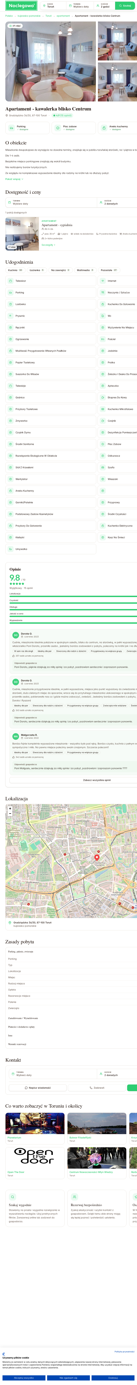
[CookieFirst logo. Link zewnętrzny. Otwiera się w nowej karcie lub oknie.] (4, 1354)
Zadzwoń (99, 1087)
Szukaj (127, 5)
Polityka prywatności (124, 1351)
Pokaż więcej (12, 179)
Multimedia (85, 270)
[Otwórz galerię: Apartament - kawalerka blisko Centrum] (50, 61)
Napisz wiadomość (40, 1087)
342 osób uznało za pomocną (29, 757)
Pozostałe (108, 270)
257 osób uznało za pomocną (29, 656)
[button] (97, 857)
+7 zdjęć (12, 247)
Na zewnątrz (60, 270)
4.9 (64, 115)
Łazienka (36, 270)
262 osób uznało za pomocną (29, 710)
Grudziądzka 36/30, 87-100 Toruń (28, 115)
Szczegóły (47, 244)
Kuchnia (15, 270)
